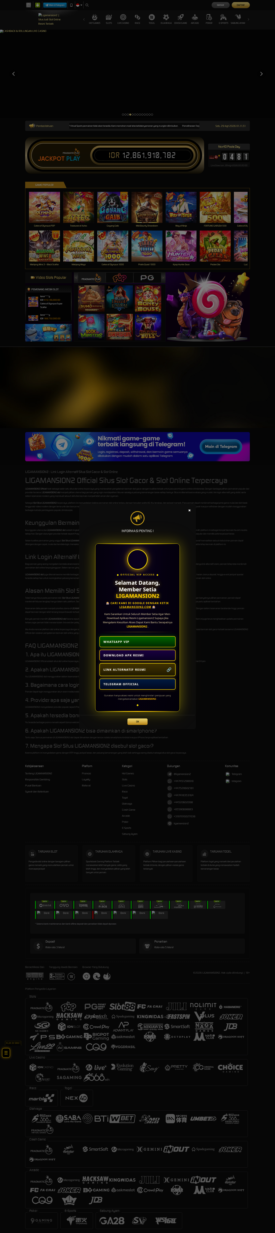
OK (137, 721)
